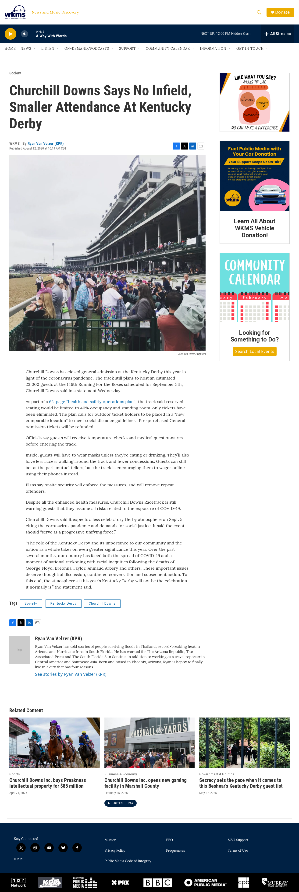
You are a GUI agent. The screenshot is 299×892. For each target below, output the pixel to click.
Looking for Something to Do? (255, 336)
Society (15, 73)
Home (10, 48)
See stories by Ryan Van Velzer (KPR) (70, 674)
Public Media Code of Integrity (128, 861)
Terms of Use (238, 851)
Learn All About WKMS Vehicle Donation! (254, 228)
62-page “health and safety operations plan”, (92, 401)
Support (127, 48)
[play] (10, 34)
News (26, 48)
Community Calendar (168, 48)
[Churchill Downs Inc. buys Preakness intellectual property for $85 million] (54, 743)
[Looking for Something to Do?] (254, 287)
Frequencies (175, 851)
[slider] (32, 33)
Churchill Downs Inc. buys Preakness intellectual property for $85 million (47, 783)
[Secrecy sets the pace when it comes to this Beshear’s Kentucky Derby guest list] (244, 743)
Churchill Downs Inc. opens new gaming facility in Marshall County (145, 783)
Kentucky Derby (63, 603)
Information (213, 48)
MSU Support (238, 840)
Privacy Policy (115, 851)
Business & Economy (120, 774)
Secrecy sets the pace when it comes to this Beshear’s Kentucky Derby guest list (241, 783)
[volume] (24, 34)
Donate (282, 12)
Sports (14, 774)
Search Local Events (254, 351)
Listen (47, 48)
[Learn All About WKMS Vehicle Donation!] (254, 176)
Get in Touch (250, 48)
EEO (169, 840)
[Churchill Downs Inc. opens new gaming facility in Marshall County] (149, 743)
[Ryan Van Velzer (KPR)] (19, 650)
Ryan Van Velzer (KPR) (46, 143)
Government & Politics (216, 774)
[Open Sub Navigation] (35, 48)
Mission (110, 840)
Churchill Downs (102, 603)
